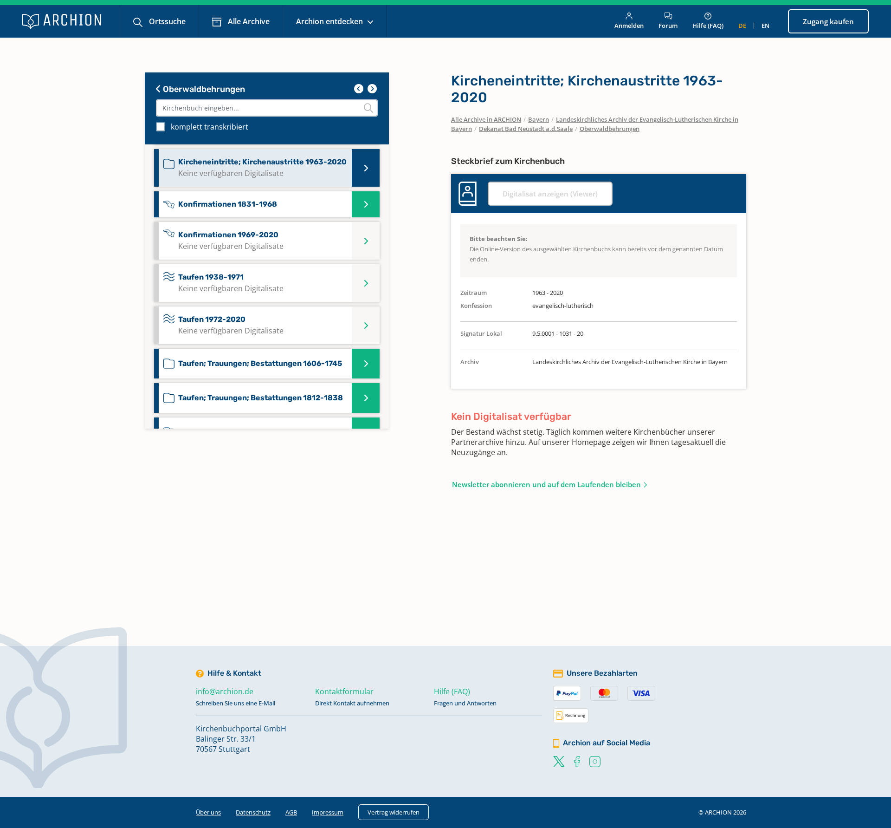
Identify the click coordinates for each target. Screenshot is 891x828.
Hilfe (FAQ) (707, 25)
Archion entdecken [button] (330, 21)
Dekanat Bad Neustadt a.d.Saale (526, 128)
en (765, 25)
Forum (668, 25)
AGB (291, 812)
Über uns (208, 812)
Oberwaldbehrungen (203, 89)
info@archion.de (224, 691)
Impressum (327, 812)
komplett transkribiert (209, 127)
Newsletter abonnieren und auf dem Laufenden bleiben (546, 484)
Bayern (538, 119)
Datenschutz (253, 812)
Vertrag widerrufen (394, 812)
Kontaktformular (344, 691)
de (742, 25)
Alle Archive (248, 21)
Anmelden (629, 25)
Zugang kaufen (828, 21)
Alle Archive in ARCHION (486, 119)
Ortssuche (166, 21)
